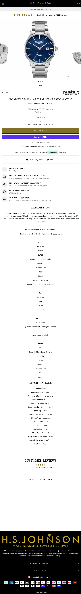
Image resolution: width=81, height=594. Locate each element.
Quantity (40, 117)
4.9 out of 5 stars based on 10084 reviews (51, 15)
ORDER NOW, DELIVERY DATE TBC (40, 124)
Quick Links (40, 570)
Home (40, 86)
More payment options (41, 142)
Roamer (6, 93)
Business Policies (40, 563)
